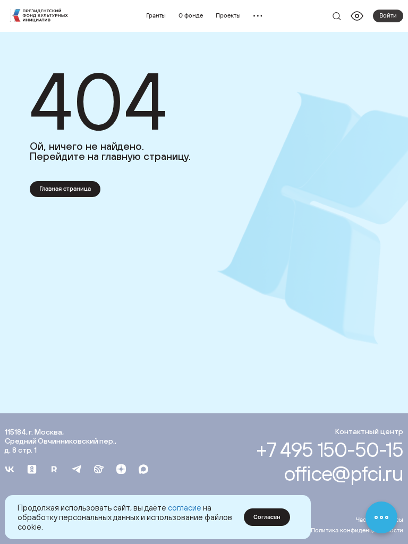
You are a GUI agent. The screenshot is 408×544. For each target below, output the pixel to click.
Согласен (266, 517)
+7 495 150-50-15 (329, 449)
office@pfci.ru (343, 473)
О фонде (190, 15)
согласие (184, 507)
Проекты (228, 15)
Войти (388, 15)
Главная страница (65, 188)
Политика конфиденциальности (357, 530)
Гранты (156, 15)
